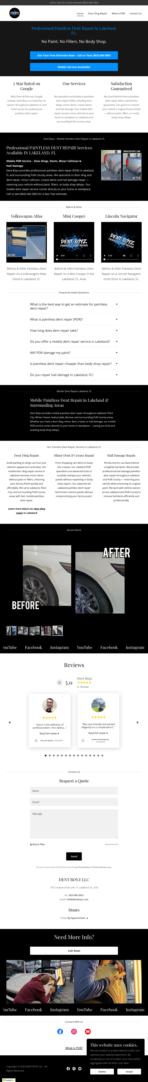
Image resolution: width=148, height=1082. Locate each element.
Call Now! (74, 950)
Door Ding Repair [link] (97, 13)
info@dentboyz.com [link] (77, 899)
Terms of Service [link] (100, 867)
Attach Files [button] (38, 844)
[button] (31, 844)
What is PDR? (74, 1048)
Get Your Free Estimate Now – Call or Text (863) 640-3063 (74, 55)
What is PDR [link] (118, 13)
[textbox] (74, 791)
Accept (129, 1071)
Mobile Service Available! (74, 67)
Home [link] (80, 13)
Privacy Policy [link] (83, 867)
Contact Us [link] (136, 13)
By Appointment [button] (76, 918)
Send (74, 856)
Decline (102, 1071)
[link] (14, 12)
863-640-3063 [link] (76, 895)
